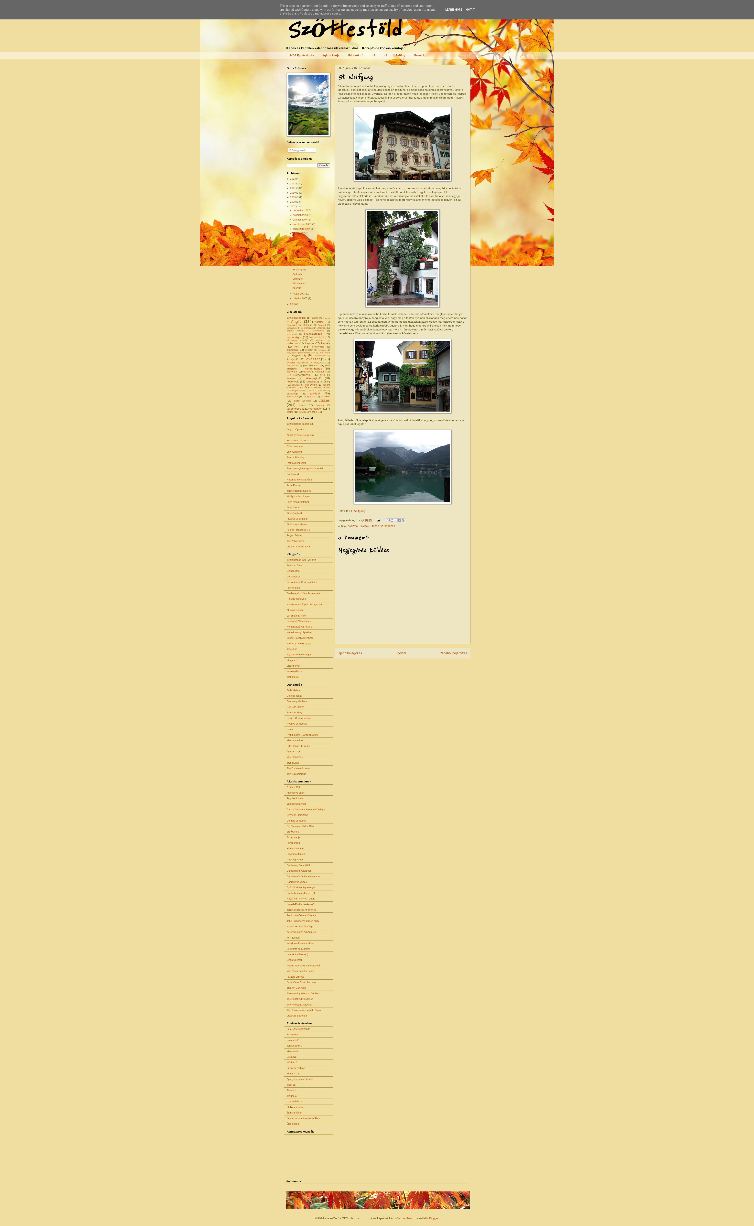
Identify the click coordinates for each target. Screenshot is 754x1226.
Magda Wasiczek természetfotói (303, 965)
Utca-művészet (295, 1101)
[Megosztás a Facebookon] (399, 520)
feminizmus (292, 334)
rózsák (303, 387)
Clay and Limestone (297, 815)
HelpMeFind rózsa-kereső (300, 904)
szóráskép (292, 393)
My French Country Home (300, 971)
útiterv (302, 405)
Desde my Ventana (297, 701)
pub (325, 385)
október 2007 (300, 219)
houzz (290, 729)
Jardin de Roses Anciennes (301, 910)
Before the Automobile (298, 1029)
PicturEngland (294, 513)
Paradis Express (295, 976)
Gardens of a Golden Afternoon (303, 876)
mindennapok (313, 368)
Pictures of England (297, 518)
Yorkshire (303, 412)
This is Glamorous (296, 774)
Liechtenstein (320, 355)
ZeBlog (400, 55)
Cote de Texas (294, 695)
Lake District (324, 353)
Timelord (291, 1090)
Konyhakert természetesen (301, 943)
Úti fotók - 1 (356, 55)
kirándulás (292, 350)
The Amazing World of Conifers (303, 993)
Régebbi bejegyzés (453, 653)
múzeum (306, 372)
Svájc (311, 391)
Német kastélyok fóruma (299, 626)
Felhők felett (293, 587)
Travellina (292, 649)
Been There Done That (299, 440)
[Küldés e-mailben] (388, 520)
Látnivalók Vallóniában (299, 621)
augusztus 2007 (302, 229)
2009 (293, 197)
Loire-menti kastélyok (298, 502)
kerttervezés (318, 347)
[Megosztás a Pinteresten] (403, 520)
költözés (322, 350)
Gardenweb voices (297, 882)
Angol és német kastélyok (300, 435)
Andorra (326, 318)
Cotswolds (292, 328)
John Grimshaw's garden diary (303, 921)
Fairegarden (293, 843)
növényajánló (313, 378)
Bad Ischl (297, 274)
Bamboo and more (297, 803)
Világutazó (292, 660)
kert (297, 346)
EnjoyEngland (294, 451)
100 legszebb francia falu (300, 424)
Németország (301, 374)
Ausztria (353, 525)
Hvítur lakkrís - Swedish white (302, 735)
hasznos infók (317, 337)
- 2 (373, 55)
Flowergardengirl (296, 854)
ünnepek (320, 405)
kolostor (309, 350)
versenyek (315, 408)
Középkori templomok (298, 496)
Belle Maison (294, 690)
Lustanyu (291, 1057)
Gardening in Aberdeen (299, 870)
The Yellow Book (296, 541)
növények (293, 381)
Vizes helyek (293, 665)
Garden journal (295, 859)
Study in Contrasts (296, 987)
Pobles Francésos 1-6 (298, 530)
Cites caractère (295, 446)
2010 (293, 192)
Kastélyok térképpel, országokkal (304, 604)
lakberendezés (308, 353)
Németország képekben (299, 632)
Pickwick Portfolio (296, 1068)
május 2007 (299, 293)
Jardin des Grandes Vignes (301, 915)
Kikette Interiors (295, 740)
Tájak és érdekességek (299, 654)
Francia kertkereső (297, 463)
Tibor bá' (291, 1084)
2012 (293, 183)
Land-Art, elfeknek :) (297, 954)
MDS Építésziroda (302, 55)
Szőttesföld (343, 30)
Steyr (295, 255)
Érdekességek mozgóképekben (303, 1118)
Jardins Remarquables (299, 490)
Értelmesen (293, 1124)
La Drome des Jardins (298, 949)
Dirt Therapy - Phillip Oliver (301, 826)
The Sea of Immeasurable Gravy (304, 1010)
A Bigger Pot (293, 787)
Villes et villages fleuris (299, 546)
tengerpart (309, 396)
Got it (470, 9)
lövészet (313, 359)
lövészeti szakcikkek (297, 362)
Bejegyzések (298, 150)
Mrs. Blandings (295, 757)
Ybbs (295, 246)
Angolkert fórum (295, 798)
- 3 (385, 55)
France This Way (296, 457)
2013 (293, 178)
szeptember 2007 (302, 224)
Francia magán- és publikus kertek (305, 468)
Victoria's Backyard (297, 1015)
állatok (315, 318)
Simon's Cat (293, 1073)
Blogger (434, 1218)
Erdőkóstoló (293, 831)
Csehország (307, 328)
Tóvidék (364, 525)
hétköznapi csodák (297, 340)
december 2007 (301, 210)
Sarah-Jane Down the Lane (301, 982)
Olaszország (313, 382)
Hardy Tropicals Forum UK (301, 893)
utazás (375, 525)
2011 (293, 188)
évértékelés (318, 330)
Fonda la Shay (294, 712)
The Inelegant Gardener (299, 1004)
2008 (293, 201)
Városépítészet (295, 671)
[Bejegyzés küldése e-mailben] (378, 520)
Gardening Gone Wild (298, 865)
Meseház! (420, 55)
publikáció (291, 388)
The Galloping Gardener (300, 999)
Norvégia (291, 378)
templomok (292, 396)
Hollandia (320, 340)
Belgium (307, 325)
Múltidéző (292, 1062)
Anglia (296, 321)
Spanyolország (297, 390)
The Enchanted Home (298, 768)
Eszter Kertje (293, 837)
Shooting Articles (322, 387)
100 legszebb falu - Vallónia (301, 560)
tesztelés (325, 396)
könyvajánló (292, 353)
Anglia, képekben (296, 429)
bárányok (292, 325)
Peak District (310, 384)
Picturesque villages (297, 524)
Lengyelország (299, 355)
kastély (325, 343)
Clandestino (293, 571)
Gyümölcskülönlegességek (301, 887)
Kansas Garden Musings (300, 926)
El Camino (322, 328)
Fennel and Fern (295, 848)
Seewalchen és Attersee (305, 260)
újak (308, 400)
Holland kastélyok (296, 598)
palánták (296, 385)
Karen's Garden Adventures (301, 932)
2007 (293, 206)
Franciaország (313, 333)
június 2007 (299, 238)
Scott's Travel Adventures (300, 638)
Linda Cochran (295, 960)
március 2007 (300, 298)
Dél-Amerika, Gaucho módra (302, 582)
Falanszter (292, 1034)
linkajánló (292, 359)
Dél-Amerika (293, 576)
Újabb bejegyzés (350, 653)
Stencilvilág (293, 762)
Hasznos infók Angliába (299, 479)
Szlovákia (322, 391)
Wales (290, 412)
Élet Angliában (294, 1112)
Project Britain (294, 535)
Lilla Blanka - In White (298, 746)
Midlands (314, 365)
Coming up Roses (296, 820)
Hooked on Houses (297, 723)
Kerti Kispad (293, 937)
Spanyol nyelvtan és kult (300, 1079)
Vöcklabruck (299, 283)
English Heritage (296, 330)
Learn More (453, 9)
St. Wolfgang (357, 510)
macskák (319, 362)
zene (314, 412)
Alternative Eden (295, 792)
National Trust (322, 371)
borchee (407, 1218)
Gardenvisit (293, 474)
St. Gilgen (298, 265)
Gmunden (298, 278)
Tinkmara (292, 1096)
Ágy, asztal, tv (294, 751)
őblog (327, 381)
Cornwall (322, 325)
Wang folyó (293, 677)
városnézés (388, 525)
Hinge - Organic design (299, 718)
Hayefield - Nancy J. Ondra (301, 898)
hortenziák (292, 343)
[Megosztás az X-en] (396, 520)
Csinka (296, 242)
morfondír (292, 371)
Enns (295, 251)
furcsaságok (294, 337)
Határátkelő (293, 1040)
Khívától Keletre (295, 610)
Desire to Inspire (295, 707)
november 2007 (301, 215)
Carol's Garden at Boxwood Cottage (306, 809)
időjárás (309, 343)
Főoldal (400, 653)
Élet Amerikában (295, 1107)
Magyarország (294, 365)
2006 (293, 304)
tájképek (315, 393)
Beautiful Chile (294, 565)
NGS (322, 375)
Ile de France (294, 485)
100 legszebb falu (296, 318)
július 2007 (299, 233)
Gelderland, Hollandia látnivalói (303, 593)
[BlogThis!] (392, 520)
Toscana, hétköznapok (299, 643)
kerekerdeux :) (294, 1045)
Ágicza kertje (330, 55)
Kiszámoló (292, 1051)
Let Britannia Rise (296, 615)
